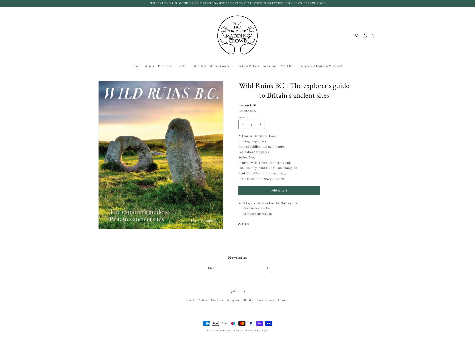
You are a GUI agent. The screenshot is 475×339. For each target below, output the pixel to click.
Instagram (233, 300)
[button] (149, 66)
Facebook (217, 300)
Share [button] (245, 223)
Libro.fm (283, 300)
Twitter (202, 300)
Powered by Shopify (258, 330)
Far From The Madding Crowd (231, 330)
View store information (257, 213)
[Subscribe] (267, 268)
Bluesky (248, 300)
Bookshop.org (265, 300)
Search (190, 300)
